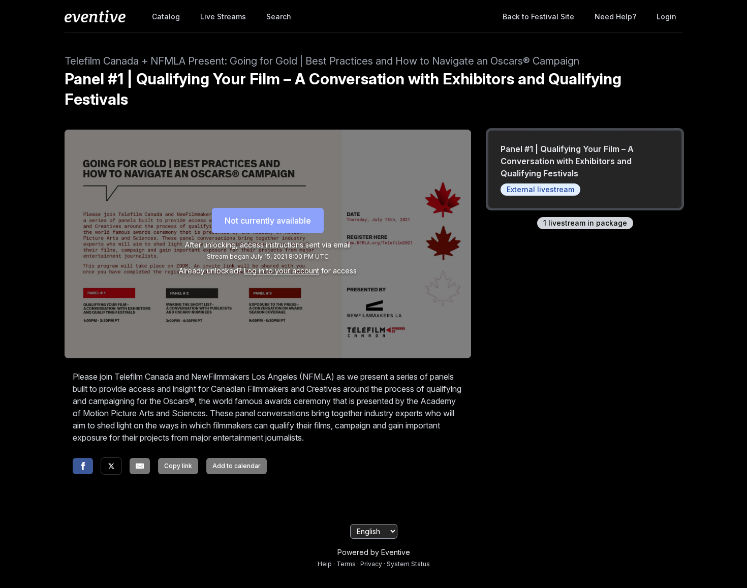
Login (666, 16)
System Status (408, 564)
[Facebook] (83, 466)
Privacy (371, 564)
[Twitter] (111, 466)
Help (325, 564)
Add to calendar (236, 466)
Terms (346, 564)
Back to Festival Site (538, 16)
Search (278, 16)
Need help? (615, 16)
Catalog (166, 16)
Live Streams (223, 16)
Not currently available (268, 220)
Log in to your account (281, 270)
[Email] (140, 466)
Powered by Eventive (373, 552)
